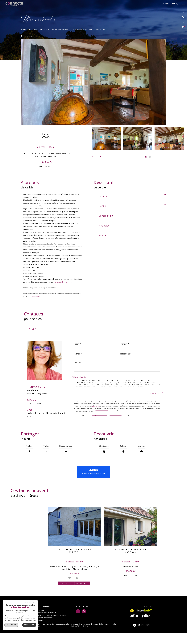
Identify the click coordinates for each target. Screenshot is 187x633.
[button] (99, 156)
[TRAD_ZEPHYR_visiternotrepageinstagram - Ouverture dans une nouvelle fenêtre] (84, 611)
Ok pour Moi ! (29, 625)
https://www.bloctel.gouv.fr (102, 410)
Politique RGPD (76, 626)
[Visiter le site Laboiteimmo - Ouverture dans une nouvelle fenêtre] (141, 625)
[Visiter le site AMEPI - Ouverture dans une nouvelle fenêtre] (134, 615)
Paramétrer (11, 625)
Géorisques (35, 296)
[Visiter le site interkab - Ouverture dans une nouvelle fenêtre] (144, 610)
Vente (30, 29)
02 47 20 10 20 (39, 610)
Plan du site (75, 624)
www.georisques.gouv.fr (64, 282)
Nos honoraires (86, 624)
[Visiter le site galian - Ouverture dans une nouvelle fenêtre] (146, 616)
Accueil (23, 29)
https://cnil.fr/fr (96, 406)
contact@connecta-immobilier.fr (45, 612)
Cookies (85, 626)
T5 (60, 29)
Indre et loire (38, 29)
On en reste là (29, 602)
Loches (47, 29)
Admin (107, 624)
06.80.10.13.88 (34, 403)
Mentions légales (98, 624)
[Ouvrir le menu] (183, 4)
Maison (54, 29)
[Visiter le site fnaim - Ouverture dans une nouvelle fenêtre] (132, 611)
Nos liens (115, 624)
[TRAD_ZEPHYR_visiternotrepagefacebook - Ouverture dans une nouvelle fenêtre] (78, 611)
